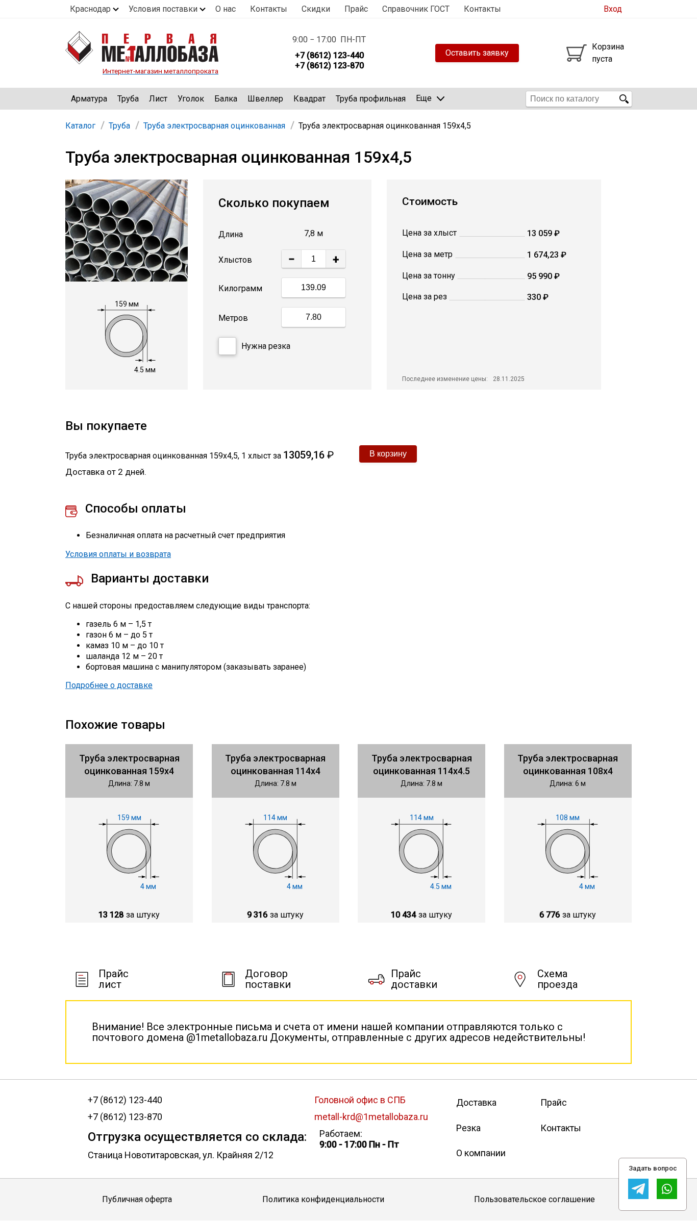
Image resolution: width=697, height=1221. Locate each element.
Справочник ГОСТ (416, 9)
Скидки (316, 9)
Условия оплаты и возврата (118, 554)
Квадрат (309, 99)
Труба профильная (371, 99)
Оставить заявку (477, 53)
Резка (468, 1128)
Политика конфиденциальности (323, 1199)
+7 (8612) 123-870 (125, 1117)
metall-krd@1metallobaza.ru (371, 1116)
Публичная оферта (137, 1199)
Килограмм (240, 288)
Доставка (476, 1102)
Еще (424, 98)
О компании (481, 1153)
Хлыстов (235, 260)
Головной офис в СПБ (360, 1100)
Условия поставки (163, 9)
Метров (233, 318)
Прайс (356, 9)
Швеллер (265, 99)
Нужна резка (265, 346)
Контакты (268, 9)
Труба (128, 99)
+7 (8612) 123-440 (125, 1100)
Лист (158, 99)
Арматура (89, 99)
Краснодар (90, 9)
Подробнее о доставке (109, 685)
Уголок (191, 99)
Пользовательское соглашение (534, 1199)
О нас (225, 9)
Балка (225, 99)
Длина (230, 234)
